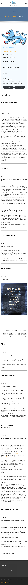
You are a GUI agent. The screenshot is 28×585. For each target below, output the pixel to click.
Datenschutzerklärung (7, 570)
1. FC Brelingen (14, 453)
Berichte (8, 87)
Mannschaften (14, 16)
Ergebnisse (19, 87)
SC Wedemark (9, 456)
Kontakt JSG (4, 565)
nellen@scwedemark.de (11, 64)
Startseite (7, 16)
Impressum (4, 567)
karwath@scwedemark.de (12, 70)
